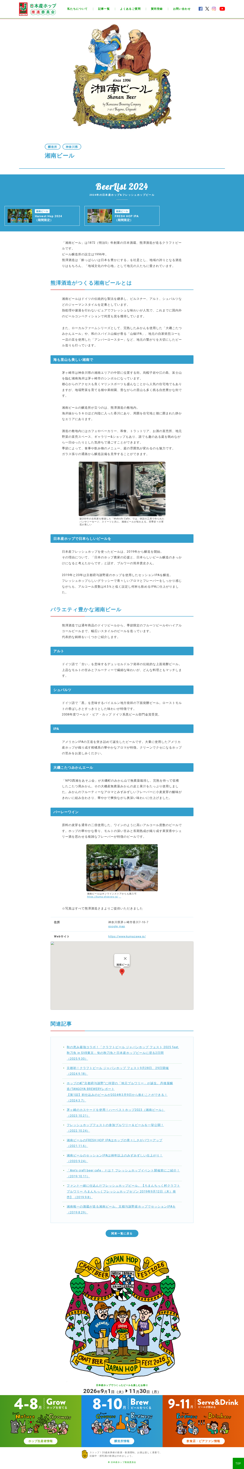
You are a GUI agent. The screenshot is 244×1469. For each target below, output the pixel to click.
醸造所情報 (122, 1441)
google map (116, 926)
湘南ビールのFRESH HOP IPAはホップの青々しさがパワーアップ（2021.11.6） (114, 1143)
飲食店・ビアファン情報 (203, 1441)
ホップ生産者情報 (40, 1441)
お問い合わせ (182, 8)
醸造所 (52, 147)
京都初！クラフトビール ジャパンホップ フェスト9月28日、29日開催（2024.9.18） (118, 1071)
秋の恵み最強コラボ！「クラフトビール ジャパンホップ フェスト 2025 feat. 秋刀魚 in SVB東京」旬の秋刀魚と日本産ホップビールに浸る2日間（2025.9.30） (123, 1053)
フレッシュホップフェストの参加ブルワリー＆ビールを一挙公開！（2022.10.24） (115, 1128)
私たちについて (77, 8)
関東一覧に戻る (122, 1233)
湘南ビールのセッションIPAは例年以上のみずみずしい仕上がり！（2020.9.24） (115, 1158)
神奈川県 (72, 147)
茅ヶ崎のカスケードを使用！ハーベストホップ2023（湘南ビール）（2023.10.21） (116, 1112)
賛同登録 (157, 8)
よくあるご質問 (130, 8)
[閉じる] (125, 958)
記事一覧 (104, 8)
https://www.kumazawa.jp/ (127, 936)
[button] (122, 972)
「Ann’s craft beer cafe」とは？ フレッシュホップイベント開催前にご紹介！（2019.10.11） (123, 1173)
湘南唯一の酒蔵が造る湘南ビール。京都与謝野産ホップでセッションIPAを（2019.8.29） (121, 1209)
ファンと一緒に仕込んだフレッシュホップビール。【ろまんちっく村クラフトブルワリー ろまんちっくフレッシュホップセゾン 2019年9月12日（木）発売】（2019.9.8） (123, 1191)
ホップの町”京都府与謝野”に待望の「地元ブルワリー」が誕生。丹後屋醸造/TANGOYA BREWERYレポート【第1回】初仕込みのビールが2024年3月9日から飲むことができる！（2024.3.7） (120, 1091)
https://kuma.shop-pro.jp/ (102, 896)
